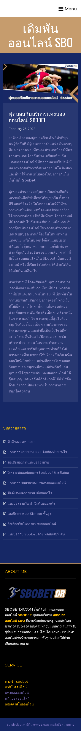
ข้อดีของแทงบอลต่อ (21, 442)
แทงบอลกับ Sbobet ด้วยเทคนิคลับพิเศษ (36, 534)
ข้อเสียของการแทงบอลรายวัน (28, 462)
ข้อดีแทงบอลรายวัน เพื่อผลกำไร (30, 493)
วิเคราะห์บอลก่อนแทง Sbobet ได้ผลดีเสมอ (38, 472)
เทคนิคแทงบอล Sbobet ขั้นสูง (29, 514)
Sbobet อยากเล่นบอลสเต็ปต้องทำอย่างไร (37, 452)
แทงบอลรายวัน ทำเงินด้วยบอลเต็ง (31, 503)
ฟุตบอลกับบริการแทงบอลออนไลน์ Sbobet (37, 117)
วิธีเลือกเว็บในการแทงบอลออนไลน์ (32, 524)
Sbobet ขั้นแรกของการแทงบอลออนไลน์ (37, 483)
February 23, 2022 (22, 129)
